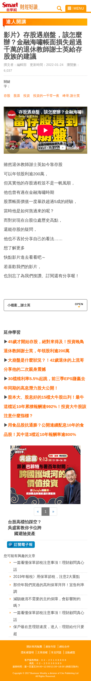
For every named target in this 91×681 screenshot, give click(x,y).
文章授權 (42, 652)
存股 (7, 95)
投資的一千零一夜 (46, 95)
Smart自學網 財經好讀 (30, 7)
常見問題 (56, 652)
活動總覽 (70, 652)
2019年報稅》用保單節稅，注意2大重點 (46, 577)
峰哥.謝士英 (71, 95)
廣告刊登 (51, 646)
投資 (26, 95)
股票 (17, 95)
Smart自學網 (11, 7)
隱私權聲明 (27, 652)
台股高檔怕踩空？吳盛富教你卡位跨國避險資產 (25, 528)
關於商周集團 (34, 646)
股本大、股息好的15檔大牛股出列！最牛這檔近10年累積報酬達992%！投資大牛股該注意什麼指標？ (45, 406)
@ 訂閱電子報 (21, 544)
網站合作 (64, 646)
